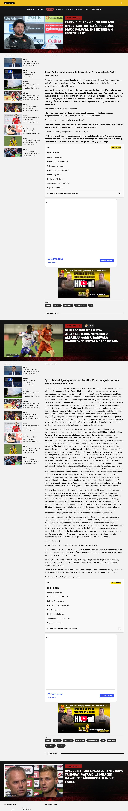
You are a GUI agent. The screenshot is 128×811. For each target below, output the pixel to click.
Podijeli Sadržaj (72, 18)
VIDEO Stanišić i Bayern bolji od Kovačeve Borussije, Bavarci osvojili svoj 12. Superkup (31, 108)
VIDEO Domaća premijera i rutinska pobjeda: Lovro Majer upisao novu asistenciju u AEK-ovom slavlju (31, 142)
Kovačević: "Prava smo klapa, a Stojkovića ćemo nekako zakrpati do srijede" (31, 63)
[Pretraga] (121, 3)
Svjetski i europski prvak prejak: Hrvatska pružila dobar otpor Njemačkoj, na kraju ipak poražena (31, 97)
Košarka (25, 93)
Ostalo (25, 115)
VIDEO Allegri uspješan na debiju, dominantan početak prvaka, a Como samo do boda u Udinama (31, 86)
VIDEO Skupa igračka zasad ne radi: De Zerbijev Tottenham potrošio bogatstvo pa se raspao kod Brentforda (31, 153)
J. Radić (91, 325)
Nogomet (25, 59)
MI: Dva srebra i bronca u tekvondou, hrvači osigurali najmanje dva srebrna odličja (31, 120)
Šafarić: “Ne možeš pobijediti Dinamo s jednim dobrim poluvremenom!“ (29, 75)
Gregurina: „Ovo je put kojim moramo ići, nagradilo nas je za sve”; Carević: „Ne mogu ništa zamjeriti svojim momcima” (30, 131)
